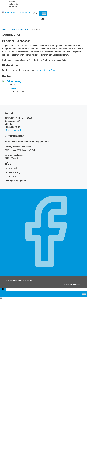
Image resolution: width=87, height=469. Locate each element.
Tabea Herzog (14, 81)
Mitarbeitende (13, 4)
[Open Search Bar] (35, 13)
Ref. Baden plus (9, 29)
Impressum (68, 284)
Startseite (11, 2)
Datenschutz (77, 284)
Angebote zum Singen (47, 70)
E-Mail (14, 88)
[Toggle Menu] (44, 13)
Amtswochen (12, 6)
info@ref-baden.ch (13, 130)
